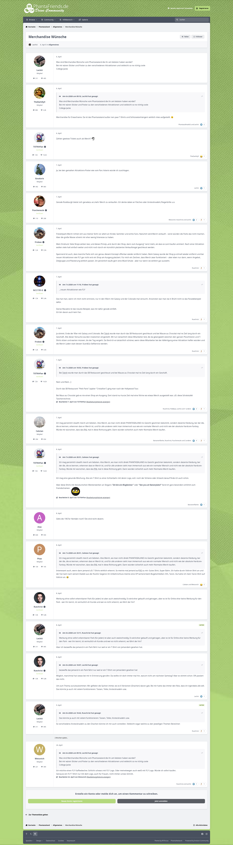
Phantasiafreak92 (185, 124)
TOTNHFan (38, 147)
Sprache (29, 841)
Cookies (61, 841)
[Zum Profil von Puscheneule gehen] (39, 201)
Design (39, 841)
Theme (156, 841)
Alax (39, 527)
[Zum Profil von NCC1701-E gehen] (39, 281)
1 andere (188, 409)
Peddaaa (173, 409)
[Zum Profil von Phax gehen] (39, 549)
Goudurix (39, 178)
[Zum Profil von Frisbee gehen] (39, 233)
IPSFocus (165, 841)
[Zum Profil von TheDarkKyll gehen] (39, 93)
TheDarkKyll (39, 102)
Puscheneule (38, 210)
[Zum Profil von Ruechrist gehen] (39, 597)
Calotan (39, 431)
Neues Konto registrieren (71, 801)
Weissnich (172, 220)
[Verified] (45, 146)
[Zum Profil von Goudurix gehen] (39, 169)
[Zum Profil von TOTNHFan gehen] (39, 137)
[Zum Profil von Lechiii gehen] (30, 44)
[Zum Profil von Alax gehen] (39, 518)
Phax (39, 558)
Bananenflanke (158, 441)
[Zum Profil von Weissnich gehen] (39, 749)
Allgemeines (54, 45)
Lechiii (35, 45)
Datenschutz (50, 841)
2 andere (188, 441)
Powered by (197, 841)
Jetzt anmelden (161, 801)
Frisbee (38, 242)
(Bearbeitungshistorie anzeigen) (98, 402)
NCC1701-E (38, 290)
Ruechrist (179, 220)
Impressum (71, 841)
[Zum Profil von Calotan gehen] (39, 422)
